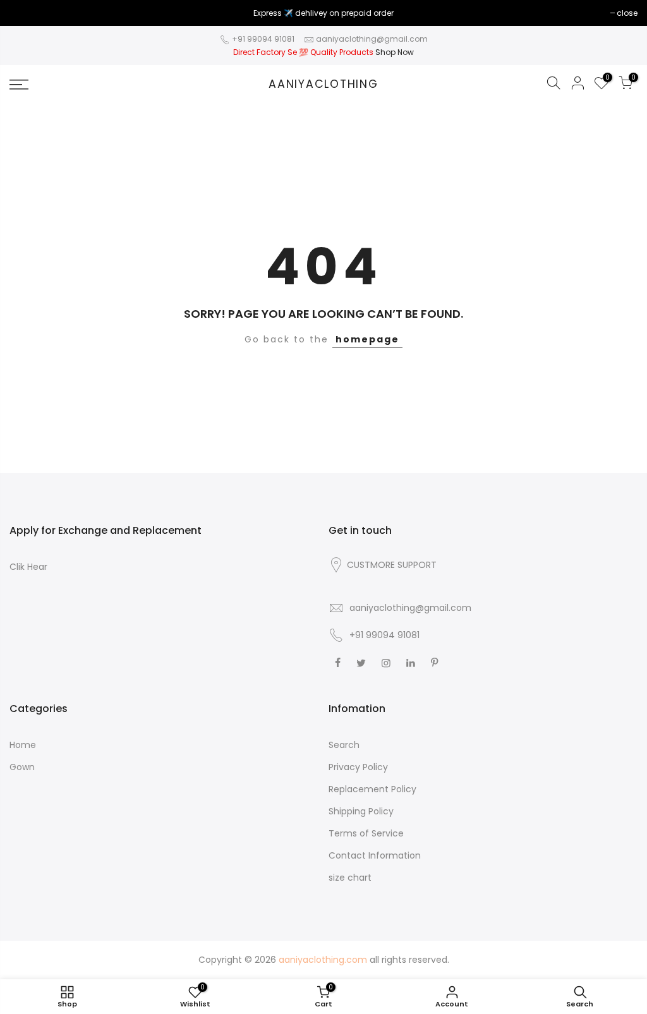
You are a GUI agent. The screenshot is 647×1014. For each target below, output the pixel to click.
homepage (367, 339)
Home (22, 745)
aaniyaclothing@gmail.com (372, 38)
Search (344, 745)
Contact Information (375, 855)
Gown (22, 767)
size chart (350, 877)
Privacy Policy (358, 767)
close (26, 13)
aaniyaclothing (323, 84)
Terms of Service (366, 833)
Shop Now (394, 52)
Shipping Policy (361, 811)
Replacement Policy (372, 789)
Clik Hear (28, 566)
